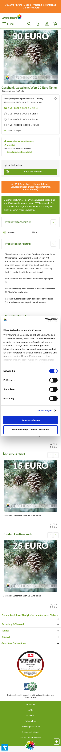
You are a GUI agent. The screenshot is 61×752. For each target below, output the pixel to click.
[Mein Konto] (46, 24)
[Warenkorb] (54, 24)
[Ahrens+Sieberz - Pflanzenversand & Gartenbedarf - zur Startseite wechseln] (12, 16)
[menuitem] (8, 24)
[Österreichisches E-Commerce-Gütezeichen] (30, 687)
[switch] (53, 380)
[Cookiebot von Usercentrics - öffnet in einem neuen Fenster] (45, 320)
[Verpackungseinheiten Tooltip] (55, 99)
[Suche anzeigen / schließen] (28, 24)
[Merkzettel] (37, 24)
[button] (4, 747)
